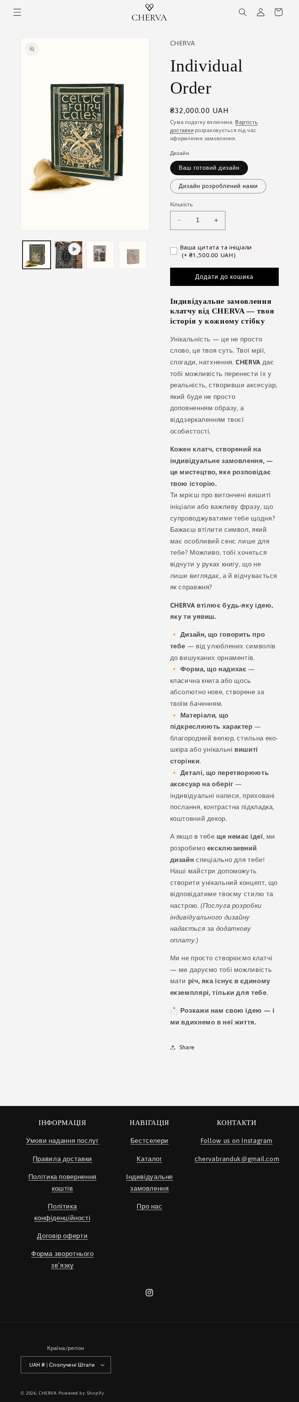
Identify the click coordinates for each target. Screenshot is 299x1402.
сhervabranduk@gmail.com (237, 1159)
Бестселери (149, 1140)
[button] (17, 12)
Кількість (181, 204)
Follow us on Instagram (237, 1140)
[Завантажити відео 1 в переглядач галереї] (69, 255)
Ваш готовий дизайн (209, 167)
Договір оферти (62, 1236)
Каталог (149, 1159)
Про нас (149, 1206)
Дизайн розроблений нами (218, 186)
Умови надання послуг (62, 1140)
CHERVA (47, 1392)
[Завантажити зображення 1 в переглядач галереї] (37, 255)
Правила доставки (62, 1159)
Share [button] (187, 1047)
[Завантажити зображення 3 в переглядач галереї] (133, 255)
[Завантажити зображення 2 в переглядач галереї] (100, 255)
